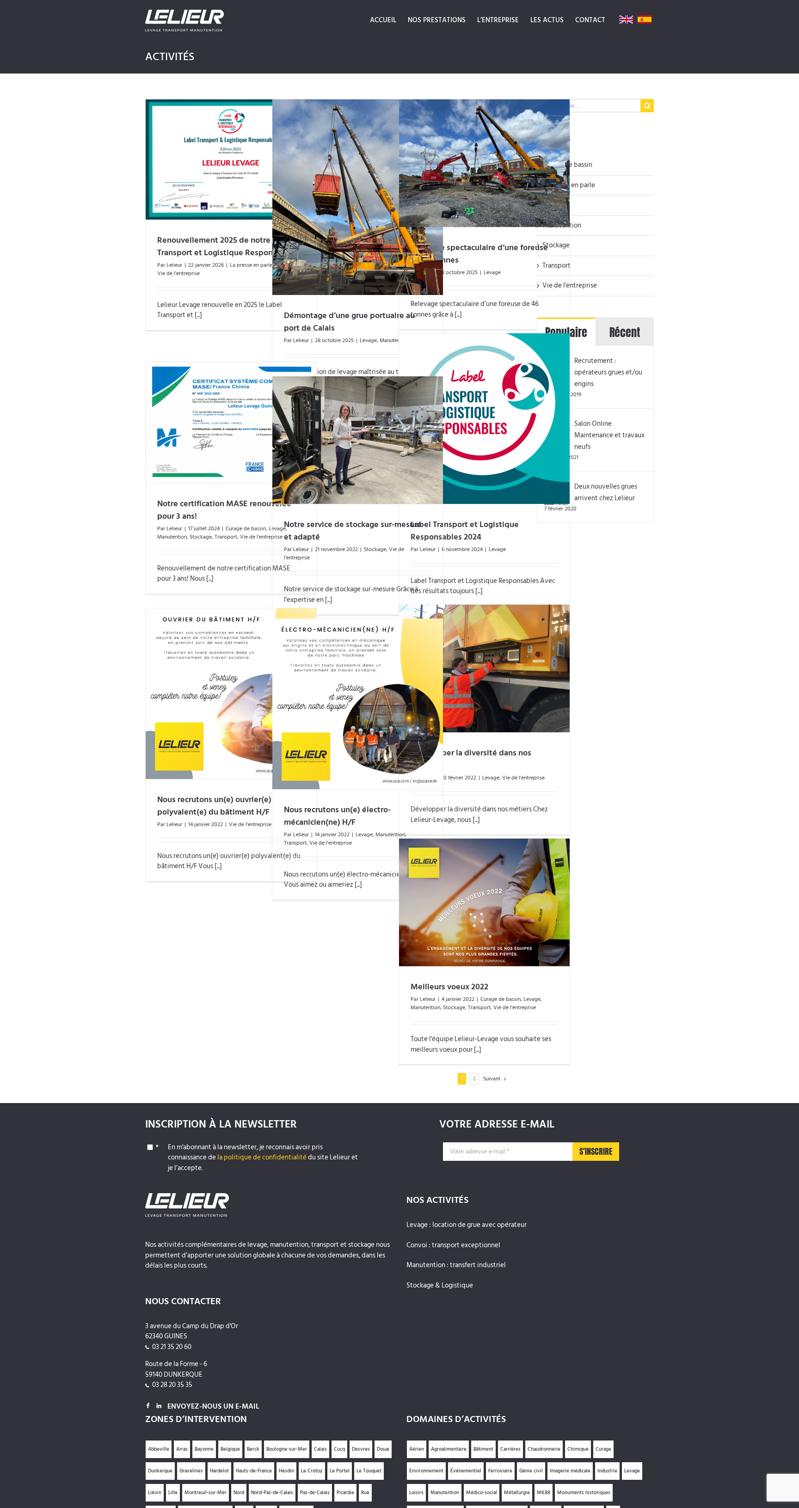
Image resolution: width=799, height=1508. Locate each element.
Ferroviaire (500, 1471)
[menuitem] (383, 19)
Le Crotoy (312, 1471)
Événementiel (465, 1471)
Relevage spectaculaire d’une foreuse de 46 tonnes (479, 254)
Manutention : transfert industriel (456, 1265)
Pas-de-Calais (315, 1493)
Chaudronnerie (544, 1449)
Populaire (566, 332)
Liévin (154, 1493)
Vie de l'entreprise (178, 273)
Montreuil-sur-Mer (205, 1493)
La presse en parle (251, 265)
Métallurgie (517, 1493)
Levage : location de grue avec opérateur (466, 1225)
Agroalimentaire (449, 1449)
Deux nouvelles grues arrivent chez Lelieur (605, 492)
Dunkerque (160, 1471)
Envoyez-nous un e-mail (213, 1406)
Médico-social (481, 1493)
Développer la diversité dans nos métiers (471, 759)
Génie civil (531, 1471)
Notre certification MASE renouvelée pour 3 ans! (224, 510)
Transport (226, 537)
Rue (365, 1493)
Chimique (578, 1449)
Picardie (345, 1493)
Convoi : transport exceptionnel (453, 1245)
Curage (603, 1449)
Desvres (361, 1449)
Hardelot (219, 1471)
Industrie (607, 1471)
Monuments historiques (583, 1493)
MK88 (543, 1493)
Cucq (339, 1449)
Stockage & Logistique (439, 1286)
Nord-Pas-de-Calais (272, 1493)
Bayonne (204, 1449)
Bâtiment (483, 1449)
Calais (320, 1449)
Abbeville (158, 1449)
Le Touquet (368, 1471)
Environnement (426, 1471)
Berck (253, 1449)
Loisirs (416, 1493)
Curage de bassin (246, 528)
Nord (239, 1493)
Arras (182, 1449)
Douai (383, 1449)
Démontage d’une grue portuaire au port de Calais (349, 322)
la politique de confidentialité (262, 1157)
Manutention (172, 537)
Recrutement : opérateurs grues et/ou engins (608, 372)
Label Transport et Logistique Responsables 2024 (465, 531)
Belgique (230, 1449)
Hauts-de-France (254, 1471)
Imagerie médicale (570, 1471)
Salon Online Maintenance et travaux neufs (609, 435)
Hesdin (286, 1471)
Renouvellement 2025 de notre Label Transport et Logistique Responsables (226, 246)
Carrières (510, 1449)
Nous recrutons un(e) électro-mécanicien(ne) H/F (337, 816)
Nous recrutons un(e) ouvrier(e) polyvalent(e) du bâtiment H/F (214, 806)
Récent (624, 332)
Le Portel (340, 1471)
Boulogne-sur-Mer (286, 1449)
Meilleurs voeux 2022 (449, 986)
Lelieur (174, 265)
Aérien (416, 1449)
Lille (173, 1493)
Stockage (201, 537)
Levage (368, 340)
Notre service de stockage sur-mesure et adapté (353, 531)
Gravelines (191, 1471)
